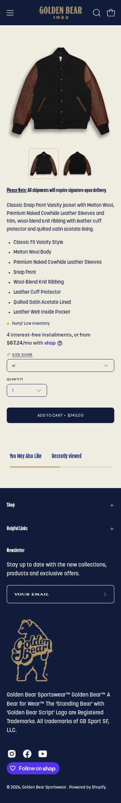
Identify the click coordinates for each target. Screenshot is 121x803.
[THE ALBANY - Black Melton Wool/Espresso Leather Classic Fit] (44, 164)
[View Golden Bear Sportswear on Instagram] (12, 754)
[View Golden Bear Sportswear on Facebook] (27, 754)
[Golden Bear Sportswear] (60, 12)
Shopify (98, 787)
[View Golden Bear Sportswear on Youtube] (43, 754)
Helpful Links (17, 529)
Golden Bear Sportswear (44, 787)
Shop (11, 505)
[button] (96, 13)
